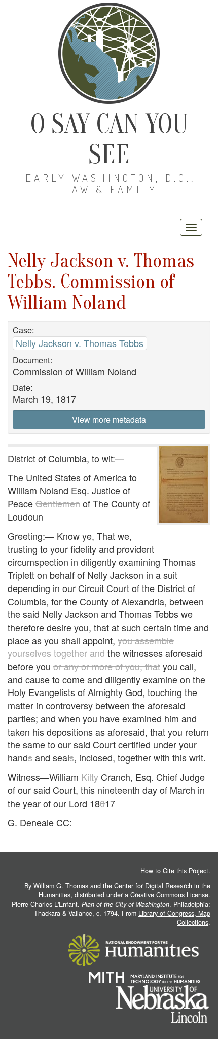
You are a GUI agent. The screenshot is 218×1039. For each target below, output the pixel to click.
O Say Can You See (109, 139)
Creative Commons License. (170, 894)
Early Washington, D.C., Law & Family (110, 183)
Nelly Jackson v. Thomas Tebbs (79, 343)
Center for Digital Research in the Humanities (124, 890)
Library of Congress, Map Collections (174, 918)
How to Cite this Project (174, 870)
